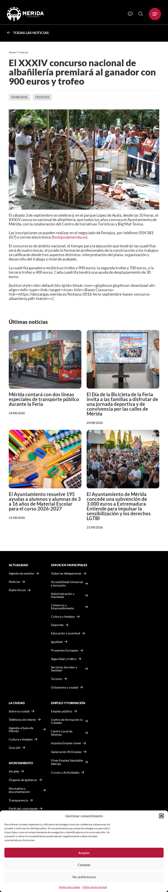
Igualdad (57, 641)
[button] (161, 816)
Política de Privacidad (94, 887)
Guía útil (14, 747)
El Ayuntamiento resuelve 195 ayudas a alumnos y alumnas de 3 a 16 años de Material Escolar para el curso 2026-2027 (45, 501)
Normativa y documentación (19, 790)
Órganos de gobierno (23, 779)
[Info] (130, 14)
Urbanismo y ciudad (64, 687)
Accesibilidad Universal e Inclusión (67, 583)
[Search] (140, 13)
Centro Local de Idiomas (61, 733)
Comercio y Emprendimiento (62, 607)
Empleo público (61, 711)
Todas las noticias (31, 32)
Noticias (23, 52)
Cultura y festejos (21, 739)
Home (12, 52)
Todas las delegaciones (66, 573)
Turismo (56, 678)
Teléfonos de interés (22, 719)
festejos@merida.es (69, 237)
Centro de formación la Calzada (66, 721)
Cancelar (84, 865)
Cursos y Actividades (65, 772)
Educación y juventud (65, 633)
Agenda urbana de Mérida (21, 729)
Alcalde (14, 771)
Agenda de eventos (21, 573)
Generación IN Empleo (66, 751)
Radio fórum (17, 590)
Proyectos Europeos (64, 650)
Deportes (57, 624)
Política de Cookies (69, 887)
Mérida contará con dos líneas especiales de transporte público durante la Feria (44, 399)
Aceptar (84, 853)
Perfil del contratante (23, 808)
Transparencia (18, 800)
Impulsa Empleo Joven (66, 743)
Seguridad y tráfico (63, 658)
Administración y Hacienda (62, 595)
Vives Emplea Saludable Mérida (67, 762)
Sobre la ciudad (19, 711)
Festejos (42, 97)
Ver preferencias (84, 877)
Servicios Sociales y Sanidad (64, 669)
